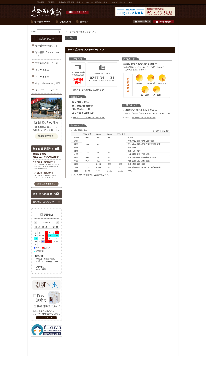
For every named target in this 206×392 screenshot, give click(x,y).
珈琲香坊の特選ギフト (46, 45)
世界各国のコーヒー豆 (46, 63)
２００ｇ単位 (42, 76)
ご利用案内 (65, 21)
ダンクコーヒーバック (46, 90)
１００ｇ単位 (42, 69)
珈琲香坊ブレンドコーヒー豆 (47, 54)
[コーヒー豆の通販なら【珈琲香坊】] (60, 16)
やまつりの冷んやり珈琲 (47, 83)
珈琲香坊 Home (42, 21)
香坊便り (84, 21)
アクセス (40, 267)
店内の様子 (41, 269)
